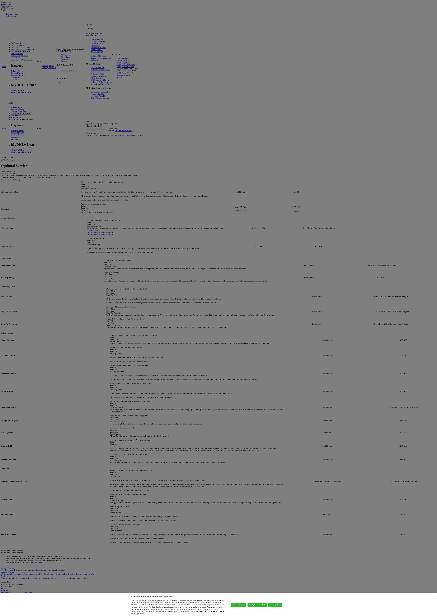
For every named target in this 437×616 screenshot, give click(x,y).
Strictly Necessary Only (257, 605)
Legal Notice (140, 614)
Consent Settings (238, 605)
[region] (218, 604)
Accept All (275, 605)
